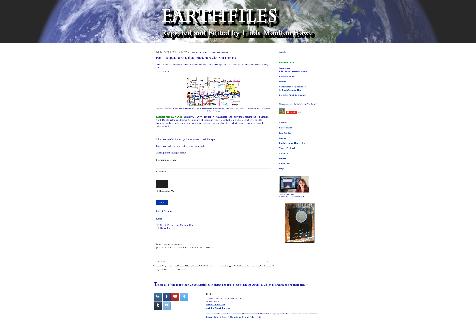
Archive (283, 122)
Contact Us (284, 163)
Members (178, 244)
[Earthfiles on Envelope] (167, 306)
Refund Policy (248, 317)
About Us (283, 153)
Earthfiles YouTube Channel (292, 95)
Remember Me (166, 191)
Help (281, 168)
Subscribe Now (287, 62)
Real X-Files (285, 133)
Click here (161, 139)
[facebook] (167, 297)
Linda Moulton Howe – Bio (292, 143)
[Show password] (162, 184)
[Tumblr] (158, 306)
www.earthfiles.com (215, 304)
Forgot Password (164, 211)
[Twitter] (184, 297)
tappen (209, 247)
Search (282, 52)
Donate (282, 81)
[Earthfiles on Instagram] (158, 297)
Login (159, 218)
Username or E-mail (166, 160)
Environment (165, 244)
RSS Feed (261, 317)
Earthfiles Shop (286, 76)
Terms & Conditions (231, 317)
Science (282, 138)
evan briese (183, 247)
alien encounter (167, 247)
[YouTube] (175, 297)
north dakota (197, 247)
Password (161, 171)
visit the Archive (251, 284)
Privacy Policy (213, 317)
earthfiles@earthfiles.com (218, 308)
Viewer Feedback (287, 148)
